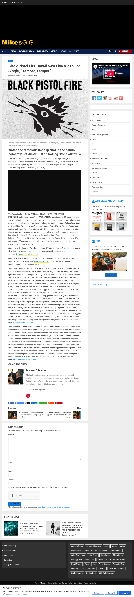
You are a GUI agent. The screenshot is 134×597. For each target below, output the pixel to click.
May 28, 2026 (26, 533)
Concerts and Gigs (90, 551)
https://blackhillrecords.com (25, 360)
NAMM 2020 (89, 560)
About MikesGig (10, 546)
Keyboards (96, 163)
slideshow (91, 569)
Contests (103, 551)
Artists (54, 51)
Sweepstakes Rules (11, 565)
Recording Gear (97, 187)
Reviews (13, 51)
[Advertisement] (67, 23)
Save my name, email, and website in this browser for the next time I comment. (39, 487)
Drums (94, 149)
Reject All (111, 593)
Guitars (94, 154)
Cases (94, 139)
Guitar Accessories (78, 555)
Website (11, 479)
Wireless (35, 523)
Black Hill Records (41, 261)
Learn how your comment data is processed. (54, 507)
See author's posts (37, 390)
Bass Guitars (76, 551)
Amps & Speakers (98, 125)
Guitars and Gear (26, 51)
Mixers (94, 173)
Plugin (87, 564)
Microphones (24, 523)
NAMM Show (42, 51)
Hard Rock (74, 522)
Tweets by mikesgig (99, 285)
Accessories (96, 120)
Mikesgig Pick (76, 560)
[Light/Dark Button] (111, 51)
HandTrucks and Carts (100, 158)
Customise (97, 593)
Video (4, 51)
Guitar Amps (92, 555)
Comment (12, 434)
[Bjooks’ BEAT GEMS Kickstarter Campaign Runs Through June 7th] (109, 221)
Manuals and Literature (100, 168)
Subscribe (126, 51)
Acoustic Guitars (77, 546)
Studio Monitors (77, 573)
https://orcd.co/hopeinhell (27, 254)
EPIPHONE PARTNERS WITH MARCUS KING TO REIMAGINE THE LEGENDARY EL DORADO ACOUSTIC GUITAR (109, 248)
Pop (94, 564)
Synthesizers (91, 573)
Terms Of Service (10, 551)
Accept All (125, 593)
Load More (111, 275)
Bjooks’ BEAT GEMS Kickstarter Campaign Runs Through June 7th (109, 208)
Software (95, 192)
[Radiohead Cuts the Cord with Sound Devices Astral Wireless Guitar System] (11, 528)
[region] (67, 591)
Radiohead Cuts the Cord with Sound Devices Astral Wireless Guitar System (31, 528)
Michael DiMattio (16, 75)
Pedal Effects (97, 182)
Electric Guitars (66, 522)
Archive (114, 546)
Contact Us (8, 560)
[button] (115, 51)
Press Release (104, 564)
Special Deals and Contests (108, 201)
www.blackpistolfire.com (23, 322)
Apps (94, 130)
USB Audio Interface (106, 573)
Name (10, 463)
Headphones (105, 555)
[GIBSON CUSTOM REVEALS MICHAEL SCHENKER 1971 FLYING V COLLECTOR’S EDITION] (53, 528)
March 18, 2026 (68, 535)
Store (63, 51)
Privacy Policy (9, 555)
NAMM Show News (117, 560)
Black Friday (74, 51)
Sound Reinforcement (116, 569)
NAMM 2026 (102, 560)
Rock (10, 61)
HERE (65, 248)
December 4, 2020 (31, 75)
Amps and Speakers (93, 546)
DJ (93, 144)
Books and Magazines (100, 135)
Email (10, 471)
